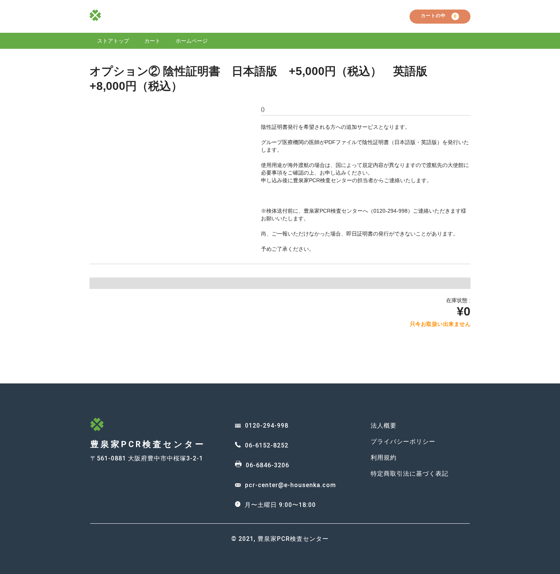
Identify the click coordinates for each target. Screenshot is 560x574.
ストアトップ (113, 41)
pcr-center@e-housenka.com (290, 485)
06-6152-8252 (266, 445)
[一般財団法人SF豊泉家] (95, 17)
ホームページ (192, 41)
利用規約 (384, 457)
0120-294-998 (266, 425)
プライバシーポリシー (403, 441)
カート (152, 41)
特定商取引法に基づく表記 (409, 473)
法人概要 (384, 425)
